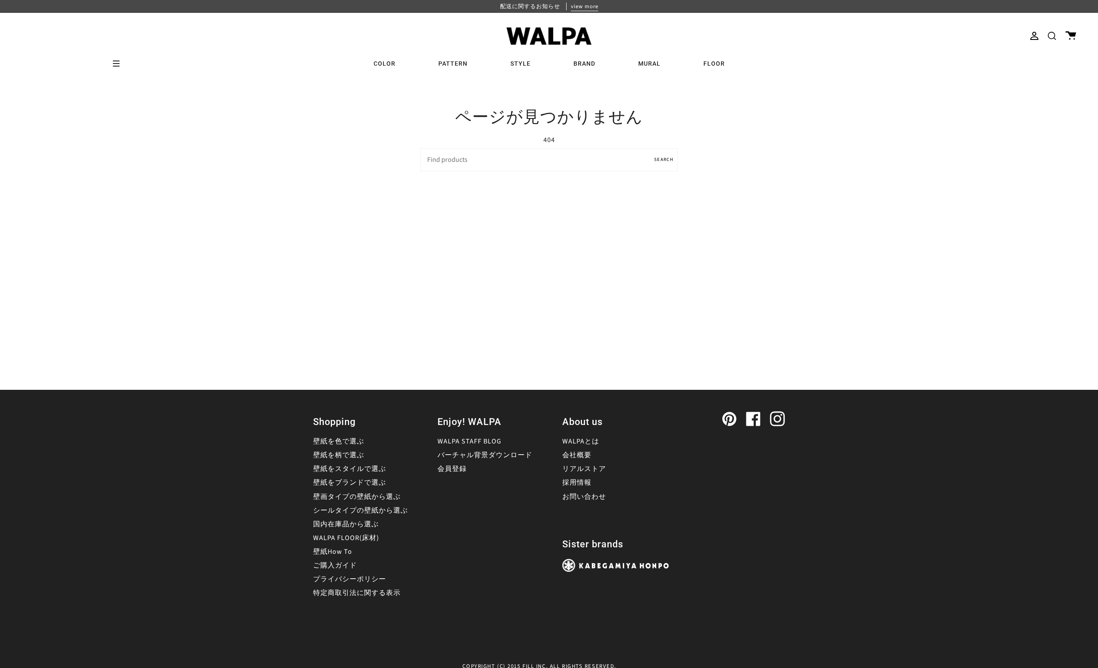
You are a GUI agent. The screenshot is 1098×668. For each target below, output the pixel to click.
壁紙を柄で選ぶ (338, 455)
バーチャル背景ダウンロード (484, 455)
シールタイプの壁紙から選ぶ (360, 510)
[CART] (1071, 36)
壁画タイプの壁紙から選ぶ (357, 496)
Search (663, 159)
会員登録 (452, 469)
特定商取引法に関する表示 (357, 593)
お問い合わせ (584, 496)
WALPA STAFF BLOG (469, 441)
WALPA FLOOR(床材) (346, 538)
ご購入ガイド (335, 565)
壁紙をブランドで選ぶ (349, 482)
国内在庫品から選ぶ (346, 524)
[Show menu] (119, 63)
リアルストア (584, 469)
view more (584, 6)
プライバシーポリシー (349, 579)
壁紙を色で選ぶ (338, 441)
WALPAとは (580, 441)
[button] (1052, 36)
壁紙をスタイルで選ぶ (349, 469)
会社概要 (576, 455)
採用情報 (576, 482)
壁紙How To (332, 551)
